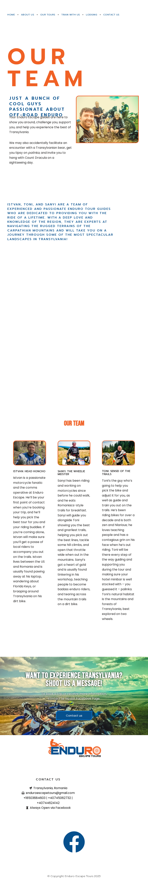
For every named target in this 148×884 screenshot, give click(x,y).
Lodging (91, 15)
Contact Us (111, 15)
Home (11, 15)
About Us (27, 15)
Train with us (70, 15)
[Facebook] (74, 842)
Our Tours (47, 15)
